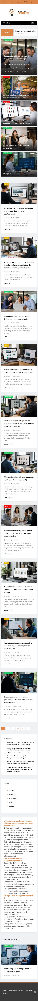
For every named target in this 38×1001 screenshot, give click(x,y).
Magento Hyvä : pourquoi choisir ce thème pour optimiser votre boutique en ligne (18, 589)
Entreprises (7, 127)
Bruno (8, 218)
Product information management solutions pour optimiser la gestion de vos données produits (17, 123)
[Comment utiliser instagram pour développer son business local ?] (19, 88)
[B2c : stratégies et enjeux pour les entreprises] (19, 139)
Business (6, 77)
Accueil (11, 790)
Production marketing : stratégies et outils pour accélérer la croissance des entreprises (18, 533)
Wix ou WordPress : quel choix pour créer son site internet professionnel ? (16, 2)
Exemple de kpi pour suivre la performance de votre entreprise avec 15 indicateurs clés (19, 700)
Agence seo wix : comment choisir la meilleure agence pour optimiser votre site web (18, 646)
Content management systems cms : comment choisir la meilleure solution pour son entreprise (19, 423)
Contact (11, 806)
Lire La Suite (8, 229)
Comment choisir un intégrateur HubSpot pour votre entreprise (17, 757)
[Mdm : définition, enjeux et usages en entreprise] (19, 164)
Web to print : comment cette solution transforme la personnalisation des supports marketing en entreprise (19, 265)
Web (6, 40)
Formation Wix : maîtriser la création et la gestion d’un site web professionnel (18, 211)
